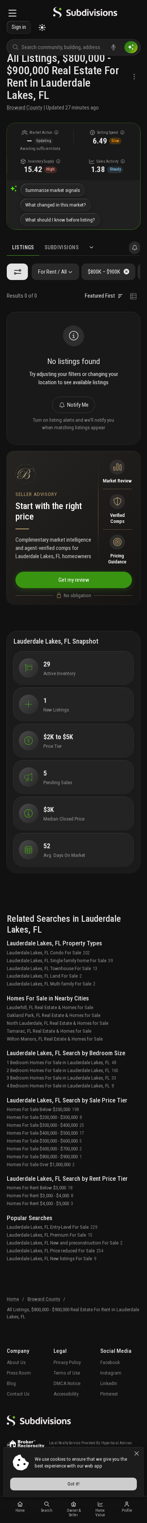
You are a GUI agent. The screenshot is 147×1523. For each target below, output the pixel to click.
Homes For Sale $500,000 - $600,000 (44, 1141)
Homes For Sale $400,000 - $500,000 (45, 1133)
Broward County (24, 107)
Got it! (73, 1484)
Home (13, 1299)
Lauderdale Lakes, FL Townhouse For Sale (52, 968)
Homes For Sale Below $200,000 (43, 1109)
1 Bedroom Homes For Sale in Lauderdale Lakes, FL (61, 1062)
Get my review (73, 579)
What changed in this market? (55, 205)
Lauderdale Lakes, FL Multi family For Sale (51, 984)
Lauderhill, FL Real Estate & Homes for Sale (50, 1007)
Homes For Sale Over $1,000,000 (41, 1164)
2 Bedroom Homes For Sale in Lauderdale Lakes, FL (62, 1070)
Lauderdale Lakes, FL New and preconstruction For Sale (64, 1243)
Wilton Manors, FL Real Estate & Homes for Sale (55, 1039)
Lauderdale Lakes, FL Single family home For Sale (60, 960)
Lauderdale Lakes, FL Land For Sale (44, 976)
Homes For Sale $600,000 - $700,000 (44, 1149)
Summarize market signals (52, 190)
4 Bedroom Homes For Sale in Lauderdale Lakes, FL (60, 1086)
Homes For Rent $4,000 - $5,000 (40, 1203)
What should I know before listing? (60, 220)
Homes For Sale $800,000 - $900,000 (44, 1156)
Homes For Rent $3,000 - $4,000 (40, 1195)
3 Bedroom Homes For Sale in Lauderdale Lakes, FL (61, 1078)
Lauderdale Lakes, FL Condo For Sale (48, 952)
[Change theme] (42, 27)
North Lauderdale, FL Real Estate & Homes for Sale (57, 1023)
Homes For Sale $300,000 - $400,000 (45, 1125)
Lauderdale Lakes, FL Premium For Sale (49, 1235)
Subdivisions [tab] (61, 247)
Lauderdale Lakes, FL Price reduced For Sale (55, 1250)
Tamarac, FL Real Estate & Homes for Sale (49, 1031)
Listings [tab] (23, 247)
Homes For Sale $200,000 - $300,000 (44, 1117)
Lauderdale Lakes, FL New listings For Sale (51, 1258)
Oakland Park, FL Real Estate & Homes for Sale (53, 1015)
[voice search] (113, 47)
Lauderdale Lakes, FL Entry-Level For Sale (52, 1227)
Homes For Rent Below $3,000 (39, 1188)
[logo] (85, 14)
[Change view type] (133, 296)
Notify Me (78, 404)
